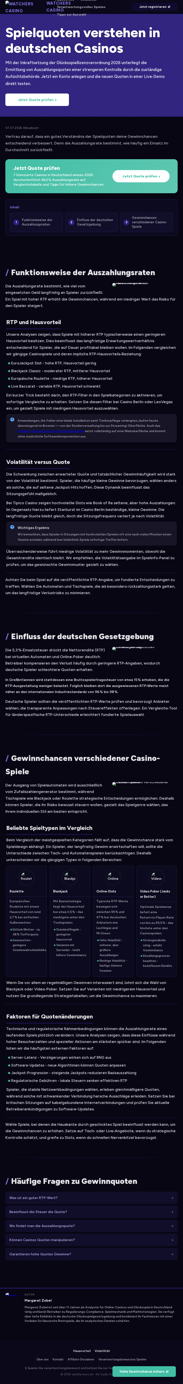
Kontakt (58, 1359)
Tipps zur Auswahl (71, 14)
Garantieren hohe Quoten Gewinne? (40, 1254)
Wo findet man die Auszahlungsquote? (42, 1226)
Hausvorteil (82, 1351)
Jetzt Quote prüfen (36, 100)
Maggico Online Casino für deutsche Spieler (51, 431)
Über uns (43, 1359)
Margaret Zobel (38, 1300)
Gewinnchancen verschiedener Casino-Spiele (149, 222)
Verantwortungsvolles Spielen (81, 7)
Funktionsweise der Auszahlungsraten (37, 222)
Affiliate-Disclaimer (81, 1359)
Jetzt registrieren (152, 6)
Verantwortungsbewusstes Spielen (122, 1359)
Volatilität (102, 1351)
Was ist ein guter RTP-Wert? (33, 1198)
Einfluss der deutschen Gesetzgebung (95, 222)
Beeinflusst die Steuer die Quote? (38, 1212)
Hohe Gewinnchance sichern (142, 1372)
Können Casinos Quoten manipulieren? (42, 1240)
